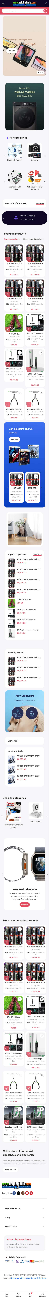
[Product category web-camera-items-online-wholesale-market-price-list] (35, 813)
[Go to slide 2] (40, 72)
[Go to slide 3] (42, 72)
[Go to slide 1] (38, 72)
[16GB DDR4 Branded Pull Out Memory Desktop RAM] (11, 661)
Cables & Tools (14, 337)
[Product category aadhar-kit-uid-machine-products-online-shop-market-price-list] (14, 181)
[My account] (46, 3)
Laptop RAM (14, 301)
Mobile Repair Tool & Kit (35, 336)
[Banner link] (24, 106)
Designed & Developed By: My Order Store (28, 1278)
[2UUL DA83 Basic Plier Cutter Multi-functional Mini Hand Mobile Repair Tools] (14, 398)
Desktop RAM (14, 266)
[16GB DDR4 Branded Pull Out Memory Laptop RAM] (11, 681)
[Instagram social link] (23, 1193)
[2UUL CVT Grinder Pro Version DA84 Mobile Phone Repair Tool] (35, 323)
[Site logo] (25, 3)
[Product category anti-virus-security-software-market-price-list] (34, 181)
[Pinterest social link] (31, 1193)
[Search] (45, 11)
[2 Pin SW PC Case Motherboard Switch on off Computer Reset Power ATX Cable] (14, 323)
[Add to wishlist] (20, 247)
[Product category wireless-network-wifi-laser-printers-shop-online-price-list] (13, 816)
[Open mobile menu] (3, 3)
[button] (4, 45)
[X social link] (18, 1193)
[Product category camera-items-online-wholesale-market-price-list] (34, 153)
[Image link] (16, 1185)
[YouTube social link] (27, 1193)
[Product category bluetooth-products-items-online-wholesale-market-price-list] (14, 153)
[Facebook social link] (14, 1193)
